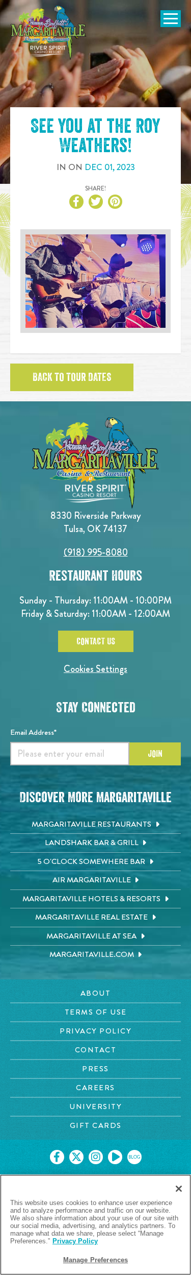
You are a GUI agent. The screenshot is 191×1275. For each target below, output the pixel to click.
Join (155, 753)
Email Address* (33, 732)
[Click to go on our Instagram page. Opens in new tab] (96, 1157)
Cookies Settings (95, 669)
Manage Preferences (95, 1260)
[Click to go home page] (48, 32)
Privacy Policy (75, 1241)
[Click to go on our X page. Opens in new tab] (76, 1157)
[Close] (179, 1188)
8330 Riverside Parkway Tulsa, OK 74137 (95, 522)
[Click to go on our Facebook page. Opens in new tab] (57, 1157)
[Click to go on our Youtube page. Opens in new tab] (115, 1157)
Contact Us (95, 641)
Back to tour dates (72, 377)
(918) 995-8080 (96, 552)
